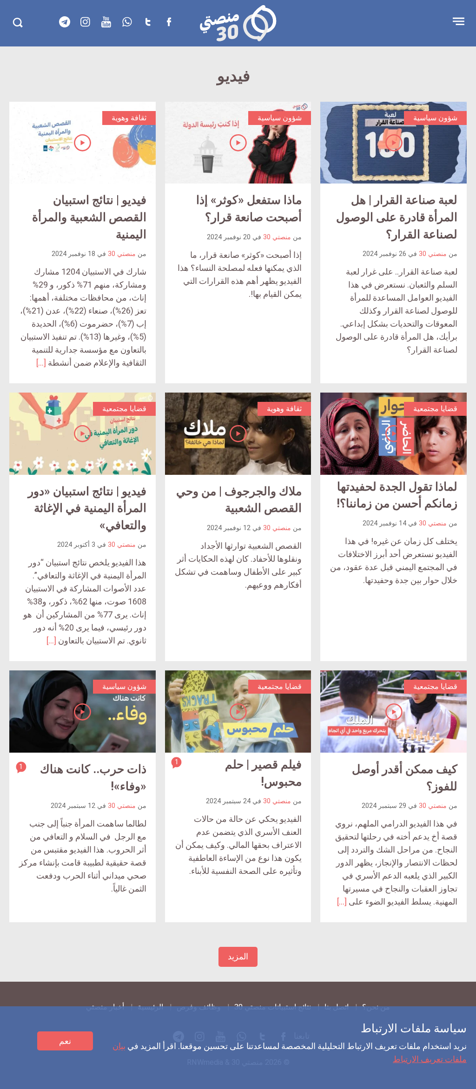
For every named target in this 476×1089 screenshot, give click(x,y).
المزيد (238, 956)
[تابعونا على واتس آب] (127, 22)
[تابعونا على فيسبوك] (169, 22)
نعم (65, 1041)
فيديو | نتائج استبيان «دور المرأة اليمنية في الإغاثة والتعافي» (87, 508)
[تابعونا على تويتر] (148, 22)
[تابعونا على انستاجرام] (85, 22)
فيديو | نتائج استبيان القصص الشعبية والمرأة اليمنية (89, 217)
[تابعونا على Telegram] (64, 22)
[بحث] (17, 22)
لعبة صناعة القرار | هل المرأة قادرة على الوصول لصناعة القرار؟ (396, 217)
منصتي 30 (433, 254)
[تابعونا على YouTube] (106, 22)
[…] (41, 362)
